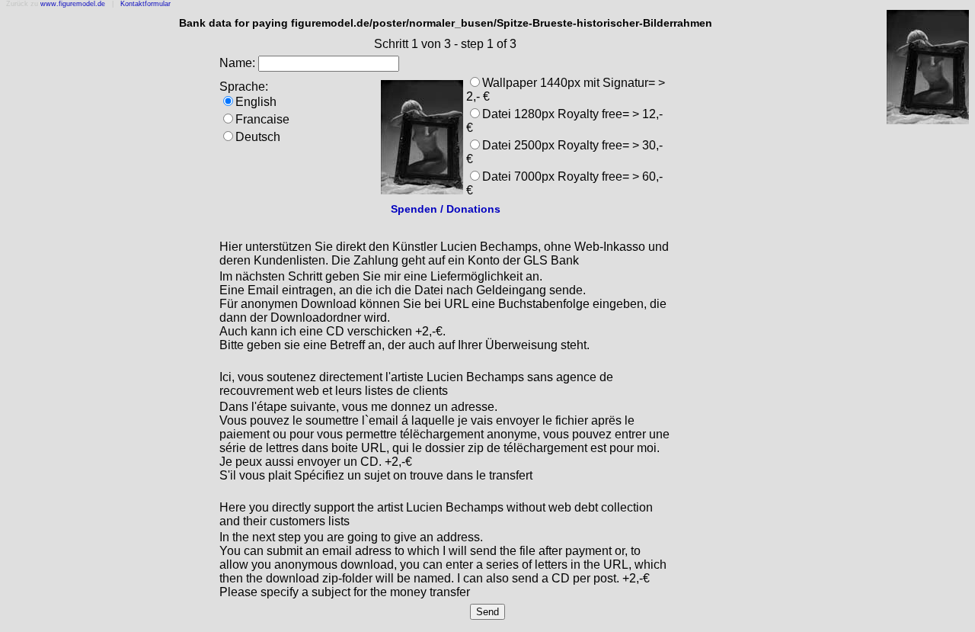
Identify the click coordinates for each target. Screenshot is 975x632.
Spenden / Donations (445, 209)
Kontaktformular (145, 4)
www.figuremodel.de (72, 4)
